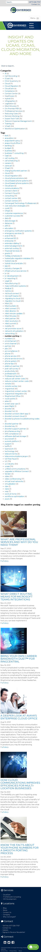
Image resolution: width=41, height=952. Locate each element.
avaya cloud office (12, 143)
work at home (11, 494)
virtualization (10, 484)
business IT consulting (14, 153)
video (7, 476)
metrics (8, 291)
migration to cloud (12, 301)
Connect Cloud (11, 193)
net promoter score (13, 329)
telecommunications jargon (16, 456)
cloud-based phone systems (16, 181)
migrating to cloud (12, 298)
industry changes (12, 268)
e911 (6, 226)
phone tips (9, 364)
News (5, 910)
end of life (9, 236)
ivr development (12, 276)
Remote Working (12, 116)
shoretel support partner (15, 429)
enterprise (9, 241)
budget (8, 148)
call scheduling (11, 161)
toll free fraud (11, 459)
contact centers (11, 201)
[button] (33, 947)
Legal (7, 281)
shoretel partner (12, 424)
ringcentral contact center (16, 391)
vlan (6, 486)
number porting (12, 336)
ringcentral (9, 389)
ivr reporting (10, 278)
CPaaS (7, 211)
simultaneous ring (12, 431)
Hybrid (7, 99)
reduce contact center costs (17, 381)
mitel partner (10, 319)
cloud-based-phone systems (17, 183)
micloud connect (12, 293)
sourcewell (9, 439)
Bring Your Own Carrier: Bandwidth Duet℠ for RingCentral (19, 658)
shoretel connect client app (16, 414)
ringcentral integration (14, 394)
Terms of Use (4, 950)
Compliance (10, 91)
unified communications (15, 469)
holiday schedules (12, 256)
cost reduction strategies (15, 206)
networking (10, 334)
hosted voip (10, 261)
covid (7, 208)
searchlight (9, 406)
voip (6, 491)
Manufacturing (11, 283)
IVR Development (9, 899)
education (9, 228)
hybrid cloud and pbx (14, 263)
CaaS (7, 156)
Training (8, 124)
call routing (10, 158)
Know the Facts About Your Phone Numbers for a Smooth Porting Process (19, 849)
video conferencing (13, 479)
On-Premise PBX (12, 109)
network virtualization (14, 331)
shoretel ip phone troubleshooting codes (22, 419)
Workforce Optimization (15, 129)
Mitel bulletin (10, 306)
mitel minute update (13, 314)
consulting (9, 196)
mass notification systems (15, 286)
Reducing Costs (11, 114)
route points (10, 399)
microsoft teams (11, 296)
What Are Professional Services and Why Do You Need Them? (19, 542)
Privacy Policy (13, 950)
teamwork (9, 449)
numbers (9, 339)
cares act (8, 166)
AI (5, 74)
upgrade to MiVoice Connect (17, 471)
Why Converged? (9, 917)
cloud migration (11, 176)
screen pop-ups (11, 404)
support (8, 444)
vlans (7, 489)
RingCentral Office (12, 396)
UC (6, 461)
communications (12, 188)
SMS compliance (12, 434)
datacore (8, 223)
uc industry (9, 464)
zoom (7, 499)
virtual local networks (14, 481)
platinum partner (12, 366)
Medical (8, 288)
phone (7, 354)
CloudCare (9, 89)
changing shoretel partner (16, 171)
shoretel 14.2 (10, 411)
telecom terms (11, 454)
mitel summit (10, 324)
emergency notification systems (18, 231)
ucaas (7, 466)
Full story (5, 561)
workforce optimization (14, 496)
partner (8, 346)
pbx (6, 349)
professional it (10, 374)
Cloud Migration (11, 86)
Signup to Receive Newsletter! (14, 932)
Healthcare (9, 96)
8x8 (6, 136)
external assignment (13, 246)
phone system (11, 361)
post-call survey (11, 369)
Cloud (7, 84)
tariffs (7, 446)
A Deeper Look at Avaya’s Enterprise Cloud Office (19, 717)
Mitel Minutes (10, 106)
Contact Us (35, 4)
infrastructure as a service (15, 271)
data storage (10, 221)
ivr (6, 273)
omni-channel (11, 344)
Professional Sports (13, 376)
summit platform (12, 441)
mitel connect (11, 309)
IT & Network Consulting (12, 897)
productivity (10, 371)
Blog (4, 908)
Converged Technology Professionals (20, 203)
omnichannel (10, 341)
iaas (6, 266)
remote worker (11, 386)
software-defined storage (15, 436)
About (20, 950)
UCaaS (7, 126)
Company (6, 915)
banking (8, 146)
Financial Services (12, 251)
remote (8, 384)
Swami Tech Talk (12, 119)
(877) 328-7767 (34, 2)
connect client (11, 191)
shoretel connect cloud (15, 416)
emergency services (13, 233)
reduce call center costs (15, 379)
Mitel (7, 303)
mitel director (10, 311)
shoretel (8, 409)
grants (7, 253)
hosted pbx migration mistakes (17, 258)
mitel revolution (11, 321)
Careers (5, 930)
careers (8, 163)
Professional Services (13, 111)
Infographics (10, 101)
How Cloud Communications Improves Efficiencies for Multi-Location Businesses (20, 784)
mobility (8, 326)
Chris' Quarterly (11, 81)
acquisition (9, 138)
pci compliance (11, 351)
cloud (7, 173)
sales (7, 401)
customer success (12, 216)
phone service (11, 356)
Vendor (8, 474)
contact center (11, 198)
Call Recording (11, 76)
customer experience (14, 213)
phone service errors (13, 359)
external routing (12, 248)
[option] (20, 25)
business (8, 151)
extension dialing (12, 243)
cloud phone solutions (14, 178)
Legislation (9, 104)
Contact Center (11, 94)
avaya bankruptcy (12, 141)
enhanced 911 (10, 238)
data (7, 218)
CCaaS (7, 79)
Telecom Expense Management (18, 121)
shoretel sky (10, 426)
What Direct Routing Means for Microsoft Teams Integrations (17, 596)
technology (10, 451)
